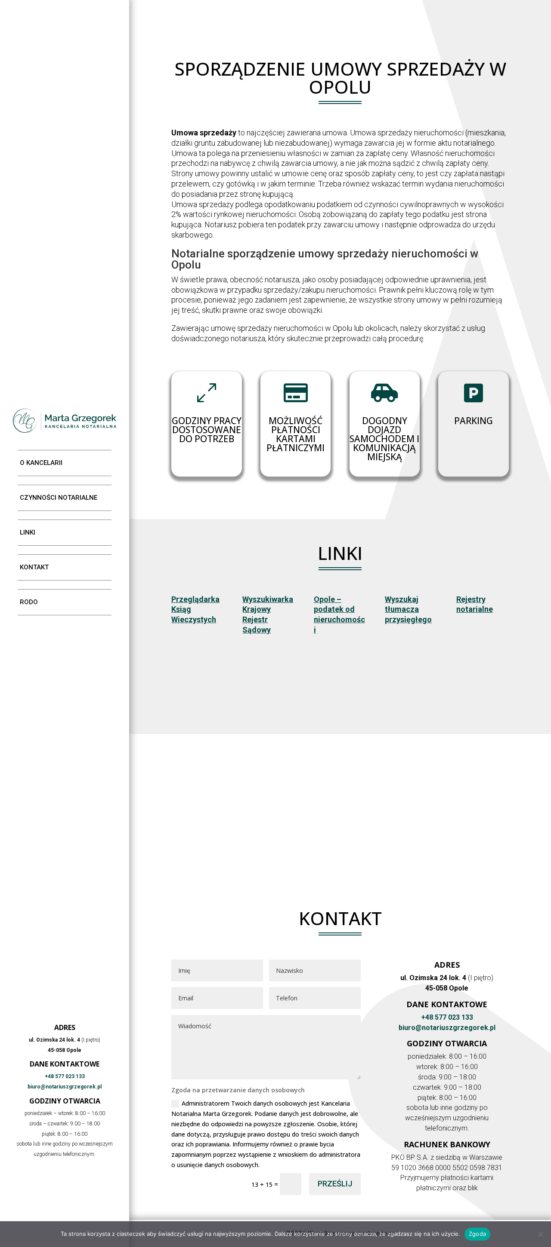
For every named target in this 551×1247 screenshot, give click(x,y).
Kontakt (34, 567)
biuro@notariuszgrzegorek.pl (65, 1087)
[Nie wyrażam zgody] (540, 1234)
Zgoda (477, 1233)
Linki (27, 532)
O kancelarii (41, 463)
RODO (29, 602)
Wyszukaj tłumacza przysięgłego (408, 609)
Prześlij (335, 1183)
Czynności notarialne (58, 497)
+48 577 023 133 (65, 1076)
